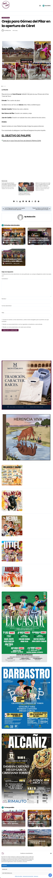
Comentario (5, 278)
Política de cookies (18, 876)
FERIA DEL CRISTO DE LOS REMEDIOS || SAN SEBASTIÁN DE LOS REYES (12, 832)
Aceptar (4, 865)
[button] (51, 853)
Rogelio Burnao (8, 263)
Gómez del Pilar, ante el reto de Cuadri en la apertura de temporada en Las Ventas (25, 193)
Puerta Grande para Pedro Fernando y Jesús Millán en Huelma (12, 261)
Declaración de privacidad (28, 876)
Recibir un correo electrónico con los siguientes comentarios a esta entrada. (22, 324)
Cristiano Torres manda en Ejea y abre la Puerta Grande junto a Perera (39, 240)
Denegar (4, 869)
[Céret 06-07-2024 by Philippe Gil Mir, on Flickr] (26, 158)
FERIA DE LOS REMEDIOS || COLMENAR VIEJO (13, 812)
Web (3, 312)
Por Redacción (7, 30)
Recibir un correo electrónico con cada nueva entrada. (17, 327)
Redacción (31, 217)
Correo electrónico (7, 305)
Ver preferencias (7, 873)
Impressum (36, 876)
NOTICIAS (32, 831)
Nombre (4, 298)
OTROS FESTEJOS (5, 17)
